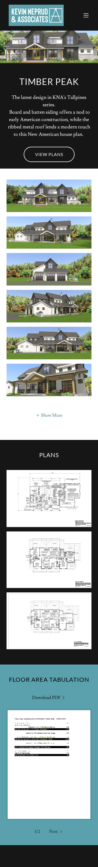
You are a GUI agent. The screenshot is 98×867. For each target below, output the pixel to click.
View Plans (49, 154)
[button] (86, 15)
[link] (36, 15)
